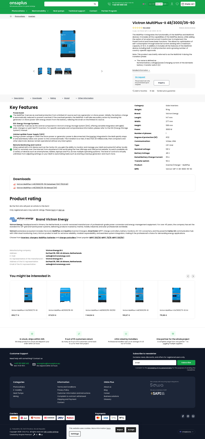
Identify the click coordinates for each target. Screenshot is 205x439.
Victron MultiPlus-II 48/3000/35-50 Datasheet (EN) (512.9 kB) (42, 184)
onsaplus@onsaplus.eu (48, 363)
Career (107, 393)
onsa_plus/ (188, 416)
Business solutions (111, 396)
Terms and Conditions (66, 387)
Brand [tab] (66, 98)
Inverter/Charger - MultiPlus (178, 165)
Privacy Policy (63, 390)
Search (95, 4)
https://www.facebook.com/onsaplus (183, 416)
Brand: (187, 28)
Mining (16, 396)
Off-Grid (169, 145)
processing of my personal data (160, 368)
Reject (120, 429)
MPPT (121, 126)
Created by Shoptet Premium (21, 435)
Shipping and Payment (66, 399)
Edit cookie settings (51, 432)
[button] (34, 71)
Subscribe (186, 362)
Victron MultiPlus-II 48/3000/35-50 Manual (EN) (37, 188)
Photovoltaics (19, 387)
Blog (106, 390)
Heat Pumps (18, 393)
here (109, 428)
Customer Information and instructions (73, 393)
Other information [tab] (85, 98)
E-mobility (17, 390)
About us (107, 387)
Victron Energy (172, 113)
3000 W (169, 129)
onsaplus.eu (186, 432)
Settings (75, 434)
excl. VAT (159, 4)
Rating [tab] (53, 98)
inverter (92, 136)
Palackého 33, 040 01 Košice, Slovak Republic (28, 429)
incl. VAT (152, 4)
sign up (61, 210)
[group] (40, 71)
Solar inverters (172, 105)
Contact (60, 402)
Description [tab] (19, 98)
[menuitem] (20, 11)
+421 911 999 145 (119, 5)
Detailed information (140, 70)
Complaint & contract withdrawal (71, 396)
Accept (131, 429)
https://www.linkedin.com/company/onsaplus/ (193, 416)
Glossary (107, 399)
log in (53, 210)
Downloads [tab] (37, 98)
